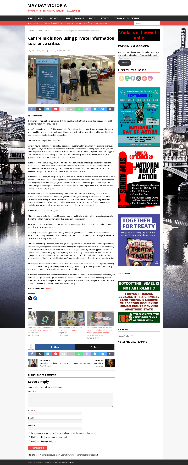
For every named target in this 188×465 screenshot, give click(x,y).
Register (105, 18)
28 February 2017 (38, 51)
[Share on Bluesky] (103, 109)
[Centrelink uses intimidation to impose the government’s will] (41, 318)
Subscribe (125, 62)
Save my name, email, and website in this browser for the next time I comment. (64, 433)
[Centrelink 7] (71, 103)
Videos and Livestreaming (127, 18)
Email (30, 418)
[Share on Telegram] (95, 109)
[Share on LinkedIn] (48, 109)
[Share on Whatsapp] (79, 109)
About (41, 18)
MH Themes (69, 462)
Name (31, 410)
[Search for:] (147, 23)
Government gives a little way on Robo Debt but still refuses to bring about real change (99, 330)
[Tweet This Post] (40, 109)
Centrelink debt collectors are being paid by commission (70, 328)
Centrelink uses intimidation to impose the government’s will (40, 328)
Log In (92, 18)
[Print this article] (71, 109)
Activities (54, 18)
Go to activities (124, 273)
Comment (32, 391)
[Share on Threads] (110, 109)
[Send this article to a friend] (63, 109)
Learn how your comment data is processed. (79, 455)
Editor (51, 51)
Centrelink (61, 51)
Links (67, 18)
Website (31, 425)
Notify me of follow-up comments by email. (49, 437)
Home (30, 18)
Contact (79, 18)
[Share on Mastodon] (87, 109)
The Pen (48, 288)
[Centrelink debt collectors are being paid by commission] (71, 318)
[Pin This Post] (55, 109)
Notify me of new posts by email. (45, 441)
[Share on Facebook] (32, 109)
